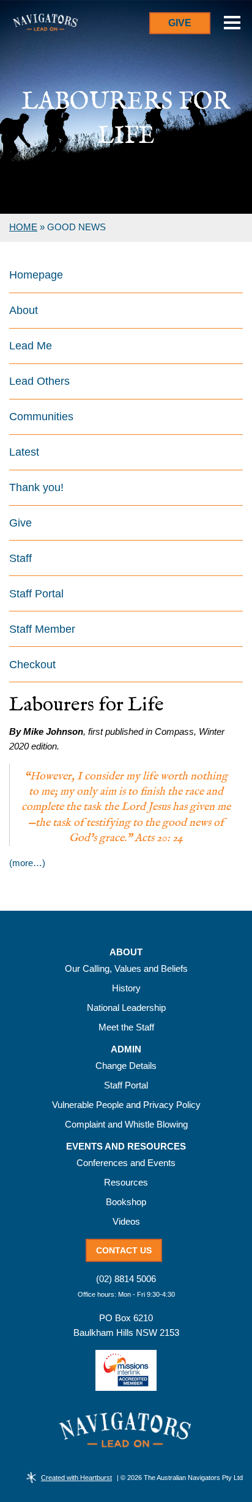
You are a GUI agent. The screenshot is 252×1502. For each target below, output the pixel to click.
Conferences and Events (126, 1162)
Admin (126, 1049)
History (126, 988)
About (23, 310)
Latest (24, 452)
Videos (126, 1221)
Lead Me (30, 346)
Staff (20, 558)
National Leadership (126, 1007)
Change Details (126, 1065)
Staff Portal (36, 594)
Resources (126, 1182)
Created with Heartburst (76, 1477)
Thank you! (36, 487)
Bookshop (126, 1202)
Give (179, 23)
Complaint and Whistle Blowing (126, 1124)
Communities (41, 416)
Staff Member (42, 629)
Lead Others (39, 381)
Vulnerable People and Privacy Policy (126, 1104)
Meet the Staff (126, 1027)
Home (23, 227)
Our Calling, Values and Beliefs (126, 968)
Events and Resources (126, 1146)
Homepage (36, 275)
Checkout (32, 664)
